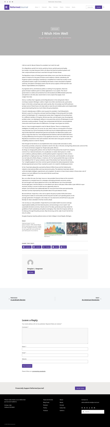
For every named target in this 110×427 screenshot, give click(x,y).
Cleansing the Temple (72, 235)
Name (24, 346)
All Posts (31, 272)
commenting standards (38, 371)
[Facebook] (5, 1)
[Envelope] (12, 1)
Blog (50, 7)
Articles (55, 29)
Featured (44, 7)
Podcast (68, 7)
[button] (103, 7)
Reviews (56, 7)
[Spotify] (10, 1)
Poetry (61, 7)
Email (24, 352)
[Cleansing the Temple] (77, 228)
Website (24, 359)
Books (73, 7)
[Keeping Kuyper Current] (33, 226)
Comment (25, 327)
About (36, 7)
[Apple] (7, 1)
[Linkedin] (84, 407)
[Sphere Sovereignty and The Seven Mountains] (54, 228)
